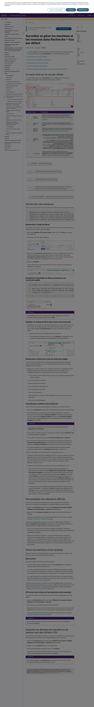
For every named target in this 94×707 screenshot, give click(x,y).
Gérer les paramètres (56, 10)
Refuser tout (83, 10)
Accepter (71, 10)
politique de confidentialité (55, 2)
